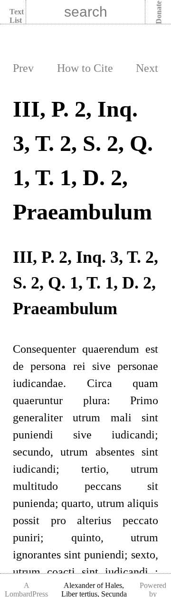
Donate (159, 12)
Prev (23, 68)
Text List (17, 16)
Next (147, 68)
